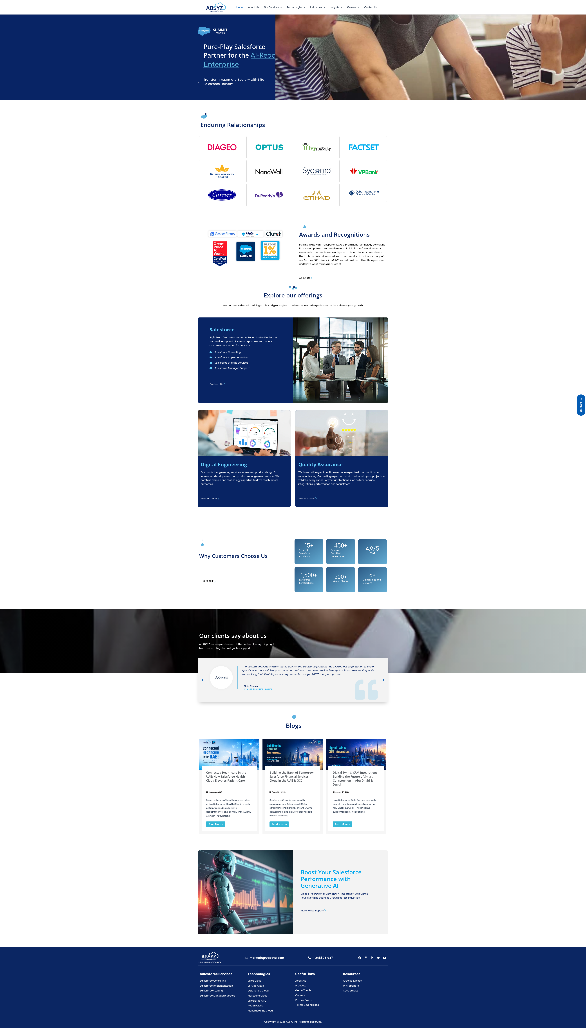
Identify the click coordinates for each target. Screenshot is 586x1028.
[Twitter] (378, 957)
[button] (202, 680)
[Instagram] (366, 957)
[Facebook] (359, 957)
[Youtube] (384, 957)
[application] (280, 7)
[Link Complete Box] (229, 786)
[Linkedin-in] (372, 957)
